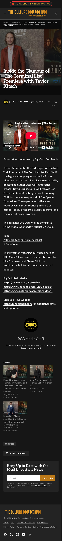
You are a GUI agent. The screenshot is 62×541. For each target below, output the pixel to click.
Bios (12, 522)
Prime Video (9, 444)
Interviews (16, 23)
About (6, 522)
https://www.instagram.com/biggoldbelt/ (27, 291)
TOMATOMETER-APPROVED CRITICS (33, 4)
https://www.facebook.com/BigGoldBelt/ (27, 286)
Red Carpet (29, 23)
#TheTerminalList (31, 240)
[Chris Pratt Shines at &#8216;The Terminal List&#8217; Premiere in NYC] (41, 371)
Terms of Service (24, 527)
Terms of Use (12, 487)
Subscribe (47, 478)
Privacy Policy (41, 485)
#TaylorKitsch (11, 240)
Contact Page (42, 522)
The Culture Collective (26, 522)
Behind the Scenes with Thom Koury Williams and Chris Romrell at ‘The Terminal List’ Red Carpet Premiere (15, 386)
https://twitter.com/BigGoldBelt (22, 282)
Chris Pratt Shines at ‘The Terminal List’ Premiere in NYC (41, 383)
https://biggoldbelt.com (17, 304)
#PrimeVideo (11, 244)
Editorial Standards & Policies (45, 527)
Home (5, 23)
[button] (5, 13)
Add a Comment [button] (18, 453)
